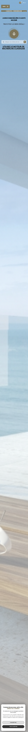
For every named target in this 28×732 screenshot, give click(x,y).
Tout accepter (13, 726)
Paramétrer (13, 722)
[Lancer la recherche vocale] (14, 34)
